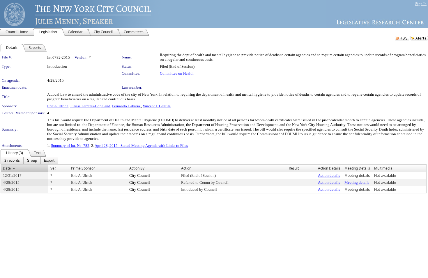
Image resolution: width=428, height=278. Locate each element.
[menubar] (29, 160)
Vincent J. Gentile (157, 106)
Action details (329, 175)
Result (294, 168)
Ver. (53, 168)
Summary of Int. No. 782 (70, 145)
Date (7, 168)
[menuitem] (12, 160)
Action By (136, 168)
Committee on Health (177, 73)
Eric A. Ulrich (57, 106)
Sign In (421, 3)
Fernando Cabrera (126, 106)
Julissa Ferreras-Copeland (90, 106)
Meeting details (356, 182)
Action (186, 168)
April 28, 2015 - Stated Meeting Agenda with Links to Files (141, 145)
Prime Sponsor (83, 168)
